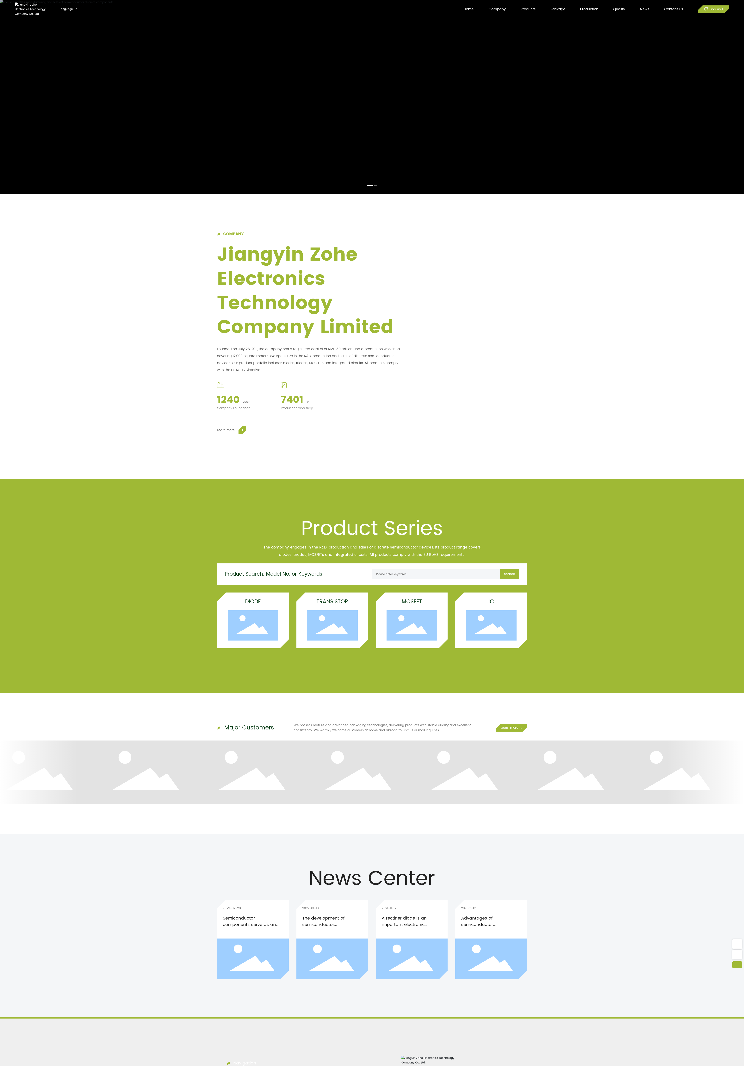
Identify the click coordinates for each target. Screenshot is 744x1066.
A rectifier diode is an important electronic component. (404, 925)
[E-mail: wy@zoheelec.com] (737, 954)
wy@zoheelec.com (737, 954)
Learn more (226, 430)
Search (509, 574)
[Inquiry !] (737, 944)
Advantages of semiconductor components (477, 925)
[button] (368, 185)
